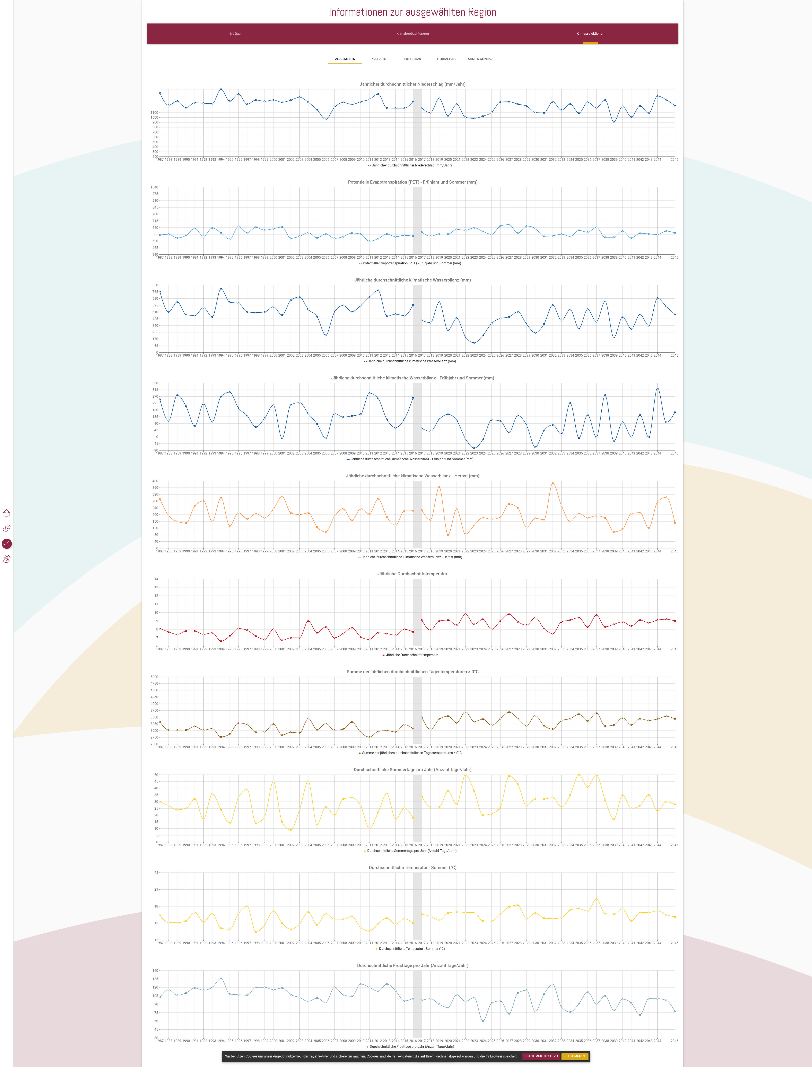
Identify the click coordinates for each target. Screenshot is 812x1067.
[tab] (235, 33)
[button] (7, 513)
